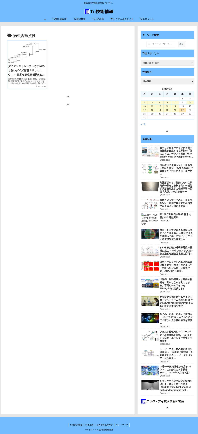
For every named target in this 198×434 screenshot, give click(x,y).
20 (167, 110)
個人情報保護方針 (105, 425)
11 (152, 106)
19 (160, 110)
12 (160, 106)
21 (175, 110)
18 (152, 110)
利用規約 (89, 425)
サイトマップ (122, 425)
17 (144, 110)
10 (144, 106)
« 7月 (143, 124)
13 (167, 106)
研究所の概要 (76, 425)
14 (175, 106)
